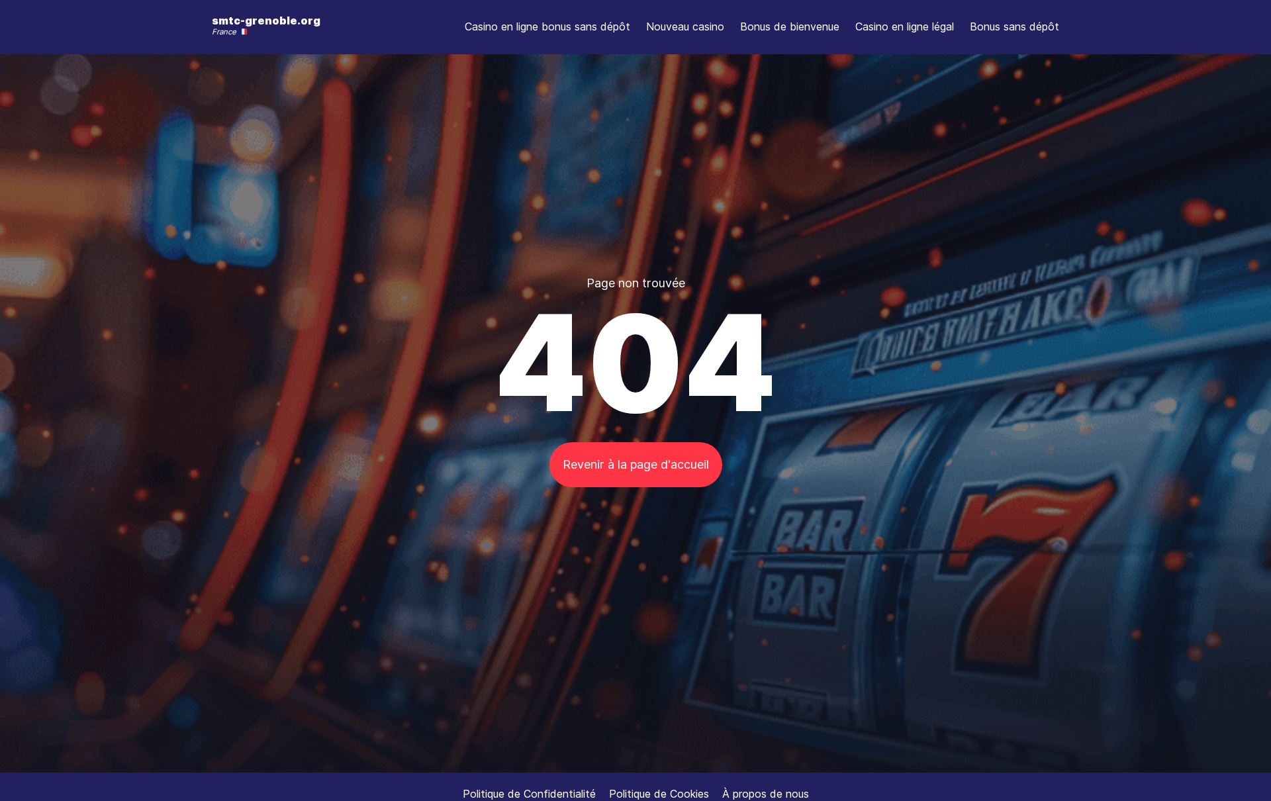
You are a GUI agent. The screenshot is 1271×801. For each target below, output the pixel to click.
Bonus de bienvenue (789, 26)
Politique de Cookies (659, 793)
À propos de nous (765, 793)
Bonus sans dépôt (1014, 26)
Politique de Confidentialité (529, 793)
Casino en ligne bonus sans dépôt (547, 26)
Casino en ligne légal (904, 26)
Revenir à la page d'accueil (636, 464)
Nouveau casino (685, 26)
